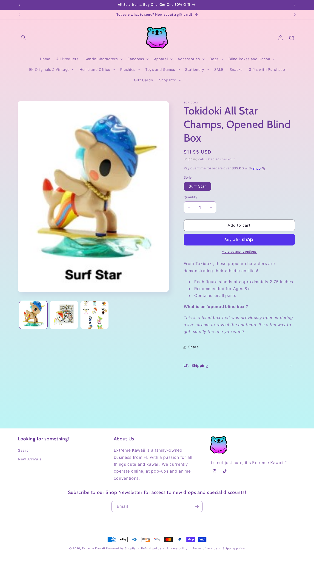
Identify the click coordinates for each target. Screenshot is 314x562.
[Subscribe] (196, 507)
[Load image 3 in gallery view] (94, 315)
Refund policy (151, 548)
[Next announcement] (295, 5)
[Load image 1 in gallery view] (33, 315)
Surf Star (197, 186)
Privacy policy (177, 548)
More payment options (239, 252)
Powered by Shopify (121, 548)
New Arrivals (29, 459)
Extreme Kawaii (93, 548)
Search (24, 450)
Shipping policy (234, 548)
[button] (23, 37)
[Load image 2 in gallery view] (64, 315)
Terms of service (205, 548)
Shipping (190, 159)
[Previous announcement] (19, 5)
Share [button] (193, 347)
